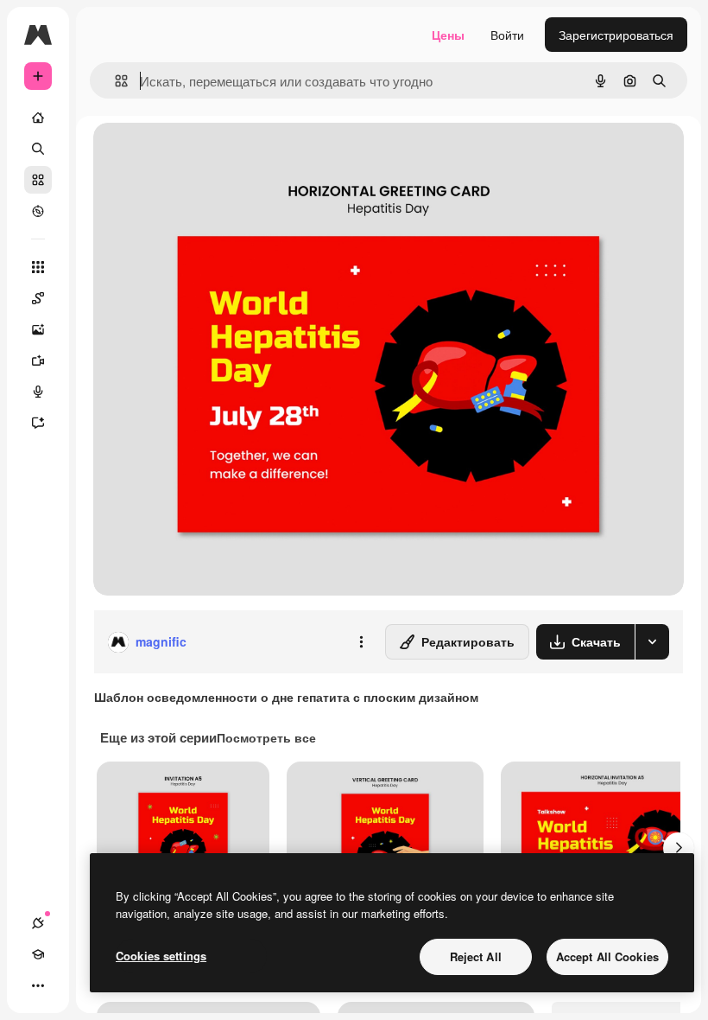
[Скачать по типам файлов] (652, 641)
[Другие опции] (361, 642)
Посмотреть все (266, 737)
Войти (507, 34)
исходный (209, 155)
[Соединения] (38, 923)
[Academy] (38, 954)
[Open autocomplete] (114, 80)
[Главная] (38, 117)
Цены (448, 34)
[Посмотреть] (38, 211)
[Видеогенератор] (38, 360)
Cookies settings (161, 955)
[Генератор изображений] (38, 329)
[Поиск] (38, 149)
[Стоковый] (38, 180)
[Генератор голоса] (38, 391)
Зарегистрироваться (616, 34)
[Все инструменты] (38, 267)
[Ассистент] (38, 423)
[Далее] (678, 848)
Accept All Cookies (607, 956)
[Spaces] (38, 298)
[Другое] (38, 985)
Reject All (476, 956)
